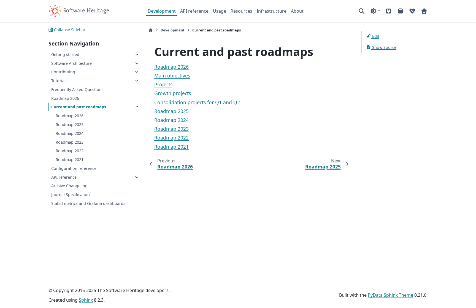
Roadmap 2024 (69, 133)
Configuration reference (73, 168)
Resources (241, 11)
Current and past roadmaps (78, 106)
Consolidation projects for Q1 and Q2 (197, 102)
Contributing (63, 71)
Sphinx (86, 300)
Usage (219, 11)
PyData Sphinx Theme (390, 295)
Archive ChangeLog (69, 185)
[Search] (361, 11)
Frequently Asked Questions (77, 89)
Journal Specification (70, 194)
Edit (375, 36)
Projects (163, 84)
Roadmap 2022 (69, 150)
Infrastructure (271, 11)
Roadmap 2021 (69, 159)
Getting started (65, 54)
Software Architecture (71, 63)
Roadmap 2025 (69, 124)
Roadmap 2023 (69, 142)
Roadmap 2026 (65, 98)
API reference (194, 11)
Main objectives (172, 75)
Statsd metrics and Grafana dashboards (88, 203)
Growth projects (172, 93)
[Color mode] (375, 11)
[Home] (150, 30)
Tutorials (59, 80)
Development (162, 11)
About (297, 11)
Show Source (383, 47)
